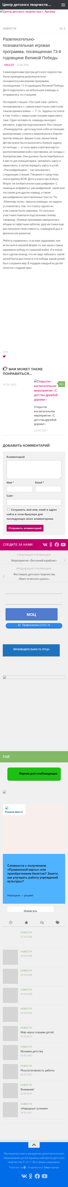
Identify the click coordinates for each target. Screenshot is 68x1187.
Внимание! (27, 1089)
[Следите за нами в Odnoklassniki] (51, 544)
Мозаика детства (32, 1051)
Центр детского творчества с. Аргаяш (26, 5)
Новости (9, 28)
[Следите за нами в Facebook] (57, 544)
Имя (10, 482)
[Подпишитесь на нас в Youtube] (63, 544)
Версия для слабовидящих (38, 773)
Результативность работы (38, 1070)
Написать (30, 911)
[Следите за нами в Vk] (44, 544)
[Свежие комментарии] (42, 923)
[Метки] (57, 923)
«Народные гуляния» (34, 1108)
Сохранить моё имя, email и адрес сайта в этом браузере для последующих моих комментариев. (32, 514)
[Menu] (63, 4)
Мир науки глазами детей (37, 1032)
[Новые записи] (11, 923)
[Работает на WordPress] (24, 1167)
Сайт (10, 495)
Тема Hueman (51, 1167)
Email (39, 482)
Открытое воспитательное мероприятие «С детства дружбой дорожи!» (45, 415)
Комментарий (16, 456)
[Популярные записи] (26, 923)
